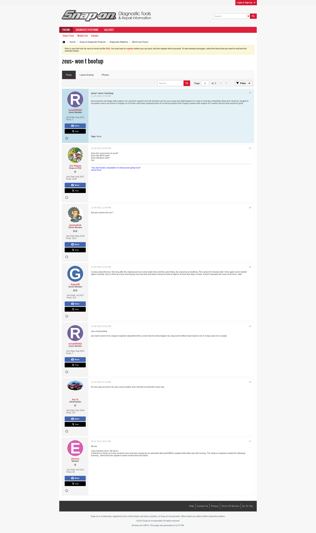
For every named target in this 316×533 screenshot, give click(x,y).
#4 (250, 267)
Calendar (94, 35)
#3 (250, 208)
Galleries (109, 30)
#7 (250, 441)
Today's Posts (68, 35)
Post (77, 131)
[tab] (69, 75)
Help (191, 506)
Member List (82, 35)
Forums (66, 30)
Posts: (69, 119)
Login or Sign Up (244, 2)
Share (76, 126)
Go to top (247, 506)
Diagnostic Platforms (87, 30)
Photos (105, 75)
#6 (250, 382)
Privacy (215, 506)
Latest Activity (87, 75)
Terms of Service (230, 506)
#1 (250, 92)
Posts (69, 75)
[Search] (253, 16)
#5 (250, 326)
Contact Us (202, 506)
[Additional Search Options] (248, 16)
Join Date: (70, 117)
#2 (250, 148)
